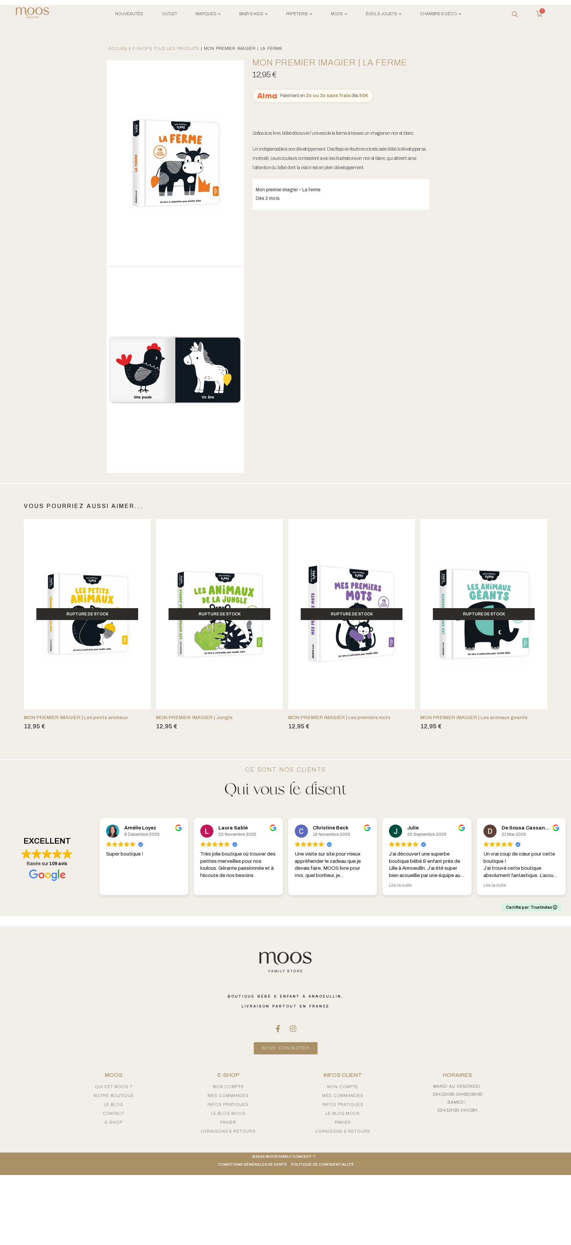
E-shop (140, 48)
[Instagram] (293, 1028)
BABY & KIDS (251, 14)
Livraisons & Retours (228, 1131)
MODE (337, 14)
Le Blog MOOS (228, 1113)
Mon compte (228, 1086)
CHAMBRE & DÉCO (438, 14)
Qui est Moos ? (114, 1086)
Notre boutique (114, 1095)
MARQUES (206, 14)
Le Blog (113, 1104)
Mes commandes (228, 1095)
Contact (114, 1113)
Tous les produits (176, 48)
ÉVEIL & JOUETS (381, 14)
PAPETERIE (297, 14)
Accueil (118, 48)
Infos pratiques (228, 1104)
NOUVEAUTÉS (129, 14)
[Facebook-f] (278, 1028)
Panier (228, 1122)
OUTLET (169, 14)
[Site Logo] (32, 13)
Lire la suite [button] (400, 885)
